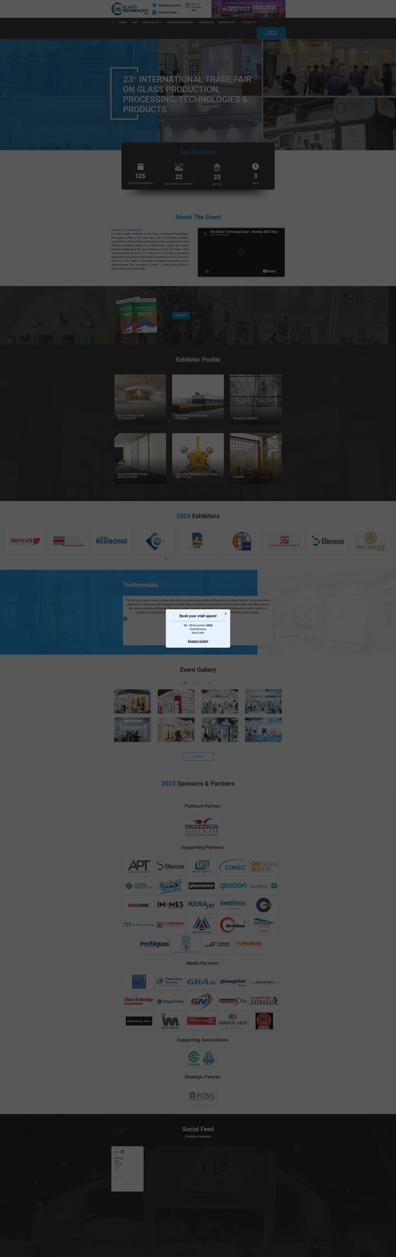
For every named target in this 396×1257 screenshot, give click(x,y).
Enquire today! (198, 641)
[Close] (225, 613)
